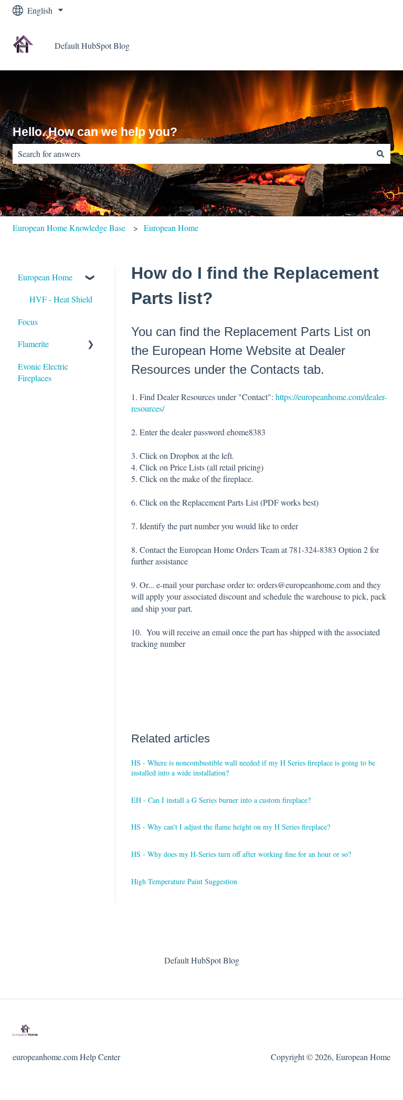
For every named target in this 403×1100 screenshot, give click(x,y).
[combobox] (191, 154)
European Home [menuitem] (45, 276)
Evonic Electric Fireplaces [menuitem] (43, 372)
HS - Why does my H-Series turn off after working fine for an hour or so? (241, 854)
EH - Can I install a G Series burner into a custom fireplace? (221, 800)
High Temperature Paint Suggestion (184, 881)
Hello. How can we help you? (95, 132)
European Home (171, 227)
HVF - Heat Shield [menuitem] (60, 299)
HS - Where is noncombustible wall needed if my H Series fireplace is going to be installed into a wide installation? (253, 768)
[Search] (380, 154)
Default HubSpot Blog (92, 45)
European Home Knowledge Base (69, 227)
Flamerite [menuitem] (33, 343)
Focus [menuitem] (28, 321)
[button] (90, 278)
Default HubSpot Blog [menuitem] (201, 960)
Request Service (353, 45)
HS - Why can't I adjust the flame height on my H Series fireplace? (230, 827)
